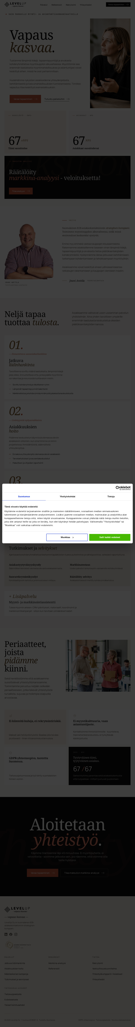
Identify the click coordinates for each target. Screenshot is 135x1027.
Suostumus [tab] (24, 496)
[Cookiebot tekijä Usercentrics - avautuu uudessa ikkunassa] (118, 488)
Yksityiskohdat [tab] (67, 496)
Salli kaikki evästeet (109, 537)
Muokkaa (65, 537)
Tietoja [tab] (111, 496)
